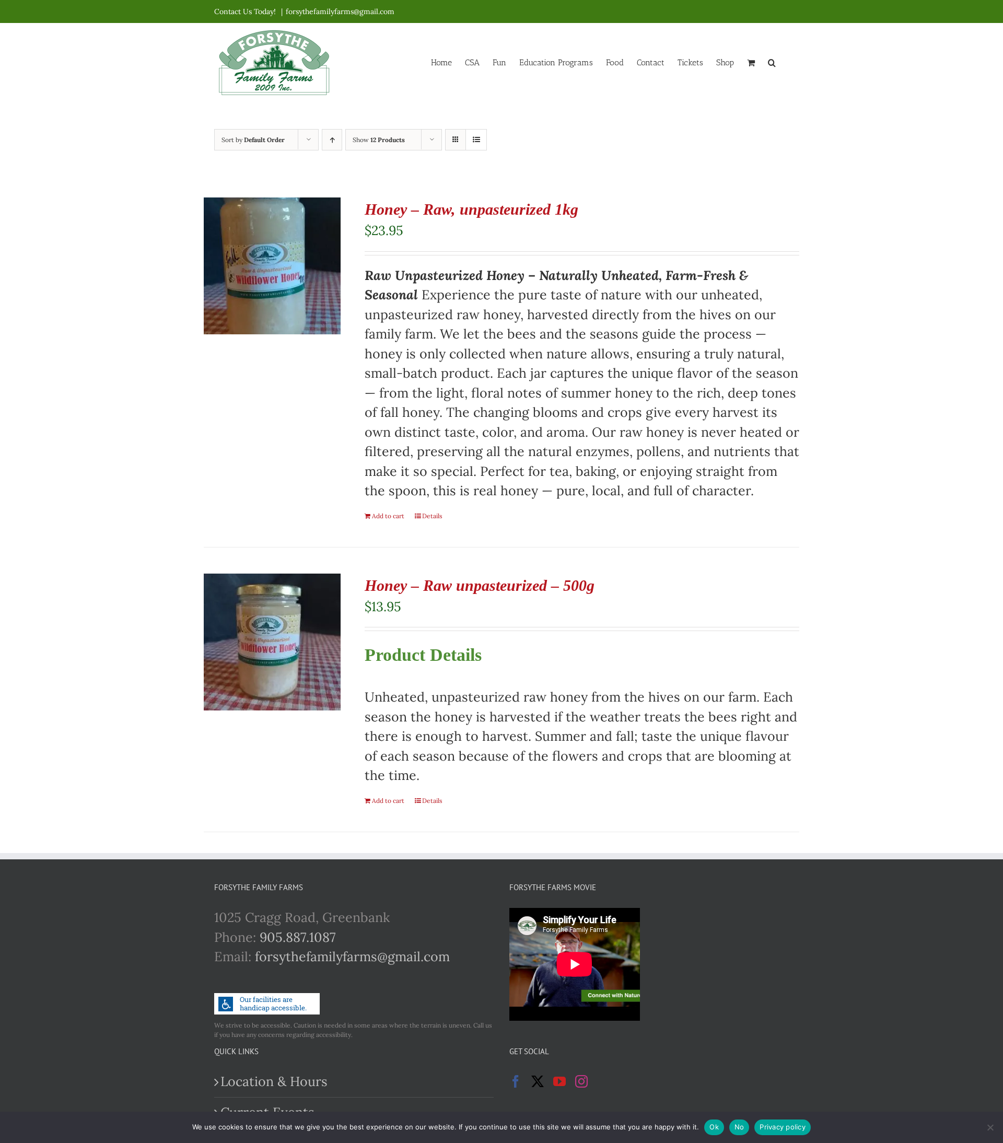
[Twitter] (537, 1081)
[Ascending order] (332, 139)
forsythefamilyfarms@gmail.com (340, 11)
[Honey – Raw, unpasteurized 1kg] (272, 265)
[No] (990, 1127)
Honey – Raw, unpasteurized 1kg (471, 209)
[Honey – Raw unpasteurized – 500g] (272, 642)
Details (432, 516)
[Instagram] (581, 1081)
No (739, 1127)
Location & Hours (274, 1081)
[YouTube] (559, 1081)
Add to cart (388, 516)
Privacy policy (783, 1127)
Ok (714, 1127)
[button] (772, 62)
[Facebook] (515, 1081)
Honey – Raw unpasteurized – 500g (479, 585)
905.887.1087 (298, 937)
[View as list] (476, 140)
